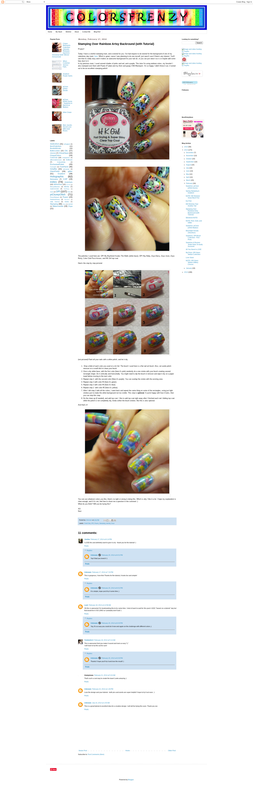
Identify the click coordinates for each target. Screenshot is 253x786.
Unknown (94, 555)
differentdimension (56, 160)
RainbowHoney (55, 199)
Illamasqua (54, 179)
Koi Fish (189, 201)
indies (53, 181)
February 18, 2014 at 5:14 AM (104, 640)
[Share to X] (110, 520)
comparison (66, 157)
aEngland (67, 144)
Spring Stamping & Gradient (192, 192)
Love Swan (190, 257)
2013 (186, 272)
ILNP (65, 179)
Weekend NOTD (192, 218)
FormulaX (53, 167)
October (189, 159)
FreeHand (64, 167)
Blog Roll (97, 32)
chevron (53, 153)
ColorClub (87, 523)
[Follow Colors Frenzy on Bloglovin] (190, 84)
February (189, 183)
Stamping (102, 523)
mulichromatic (54, 189)
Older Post (172, 751)
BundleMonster (55, 148)
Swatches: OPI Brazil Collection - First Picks (193, 237)
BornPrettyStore (55, 146)
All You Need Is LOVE (193, 249)
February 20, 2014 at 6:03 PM (112, 623)
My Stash (59, 32)
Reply (86, 546)
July (187, 168)
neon (51, 192)
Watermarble (58, 206)
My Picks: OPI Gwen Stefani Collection (193, 253)
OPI (92, 523)
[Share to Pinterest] (115, 520)
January (189, 268)
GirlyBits (53, 169)
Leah (86, 605)
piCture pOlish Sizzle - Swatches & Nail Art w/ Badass (67, 103)
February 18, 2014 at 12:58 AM (100, 605)
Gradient (61, 174)
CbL (66, 151)
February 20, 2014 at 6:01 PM (112, 555)
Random (67, 199)
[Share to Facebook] (112, 520)
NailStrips (66, 189)
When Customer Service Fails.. (66, 64)
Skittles (67, 201)
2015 (186, 147)
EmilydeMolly (61, 162)
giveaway (66, 169)
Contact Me (86, 32)
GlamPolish (55, 171)
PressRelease (54, 197)
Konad (68, 184)
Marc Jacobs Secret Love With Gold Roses (67, 128)
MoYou (66, 187)
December (190, 153)
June (188, 171)
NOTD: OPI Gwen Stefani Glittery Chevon (192, 262)
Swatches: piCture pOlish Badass (192, 226)
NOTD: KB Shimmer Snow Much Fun (193, 197)
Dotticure (69, 160)
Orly (68, 192)
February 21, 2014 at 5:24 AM (104, 675)
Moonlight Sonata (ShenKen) (192, 231)
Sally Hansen (55, 201)
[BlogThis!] (107, 520)
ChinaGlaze (64, 153)
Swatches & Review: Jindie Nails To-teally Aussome (194, 244)
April (188, 177)
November (190, 156)
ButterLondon (55, 151)
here (96, 56)
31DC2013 (54, 144)
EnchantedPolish (57, 164)
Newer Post (83, 751)
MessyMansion (55, 186)
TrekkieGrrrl (88, 640)
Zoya (112, 523)
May (187, 174)
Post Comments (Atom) (96, 754)
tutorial (108, 523)
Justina (87, 539)
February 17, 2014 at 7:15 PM (102, 572)
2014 (186, 150)
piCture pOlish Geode (65, 88)
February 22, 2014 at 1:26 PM (102, 689)
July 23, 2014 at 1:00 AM (101, 703)
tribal (64, 204)
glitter (70, 171)
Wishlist (68, 32)
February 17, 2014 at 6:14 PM (101, 539)
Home (50, 32)
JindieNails (68, 182)
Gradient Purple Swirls (67, 75)
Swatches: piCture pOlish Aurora (192, 187)
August (188, 165)
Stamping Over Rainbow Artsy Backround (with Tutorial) (192, 212)
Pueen (96, 523)
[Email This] (105, 520)
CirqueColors (55, 155)
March (188, 180)
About (77, 32)
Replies (89, 551)
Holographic (57, 176)
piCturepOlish (57, 194)
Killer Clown (67, 112)
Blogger (131, 780)
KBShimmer (58, 184)
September (190, 162)
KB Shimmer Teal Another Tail (192, 205)
